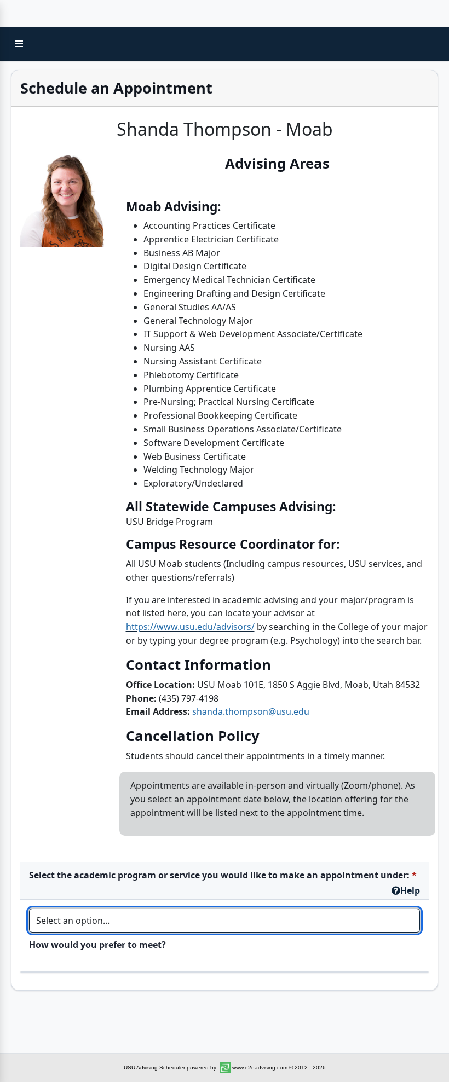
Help (410, 890)
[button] (19, 44)
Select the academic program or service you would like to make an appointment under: (219, 875)
